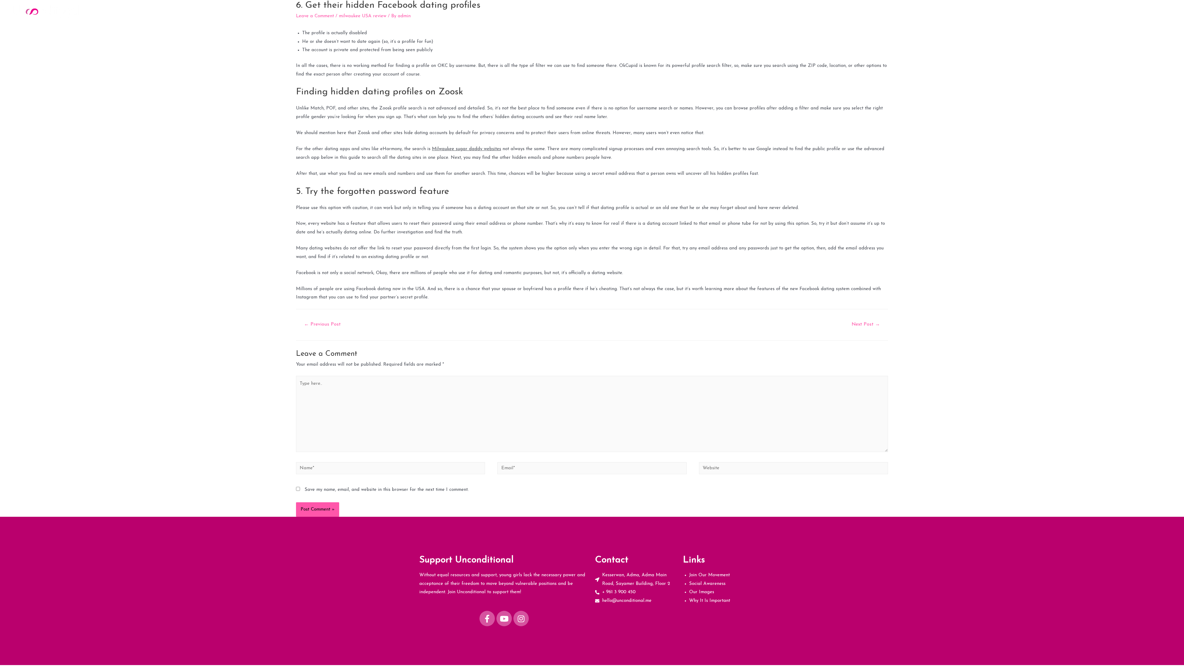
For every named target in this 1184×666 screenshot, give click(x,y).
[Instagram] (521, 618)
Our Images (1105, 11)
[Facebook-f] (487, 618)
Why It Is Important (1148, 11)
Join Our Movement (1018, 11)
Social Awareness (1066, 11)
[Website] (793, 469)
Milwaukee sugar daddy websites (466, 149)
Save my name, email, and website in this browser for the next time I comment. (387, 489)
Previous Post (322, 324)
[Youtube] (504, 618)
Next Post (866, 324)
